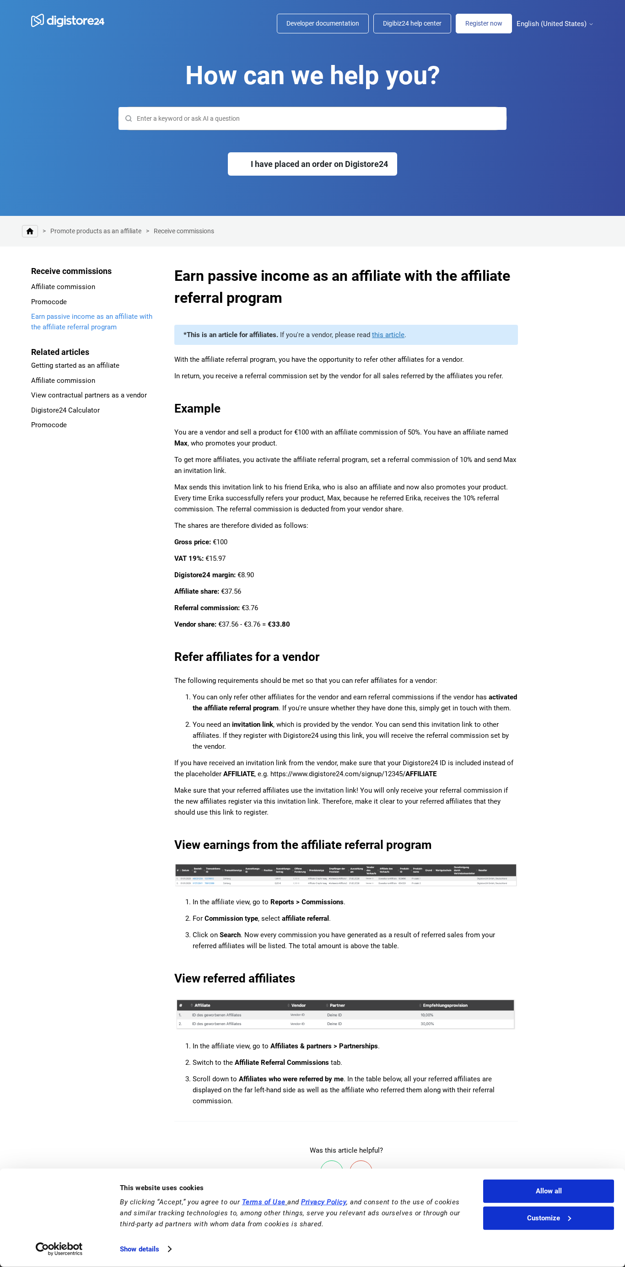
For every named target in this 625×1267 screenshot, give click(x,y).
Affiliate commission (63, 287)
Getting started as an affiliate (75, 365)
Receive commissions (184, 231)
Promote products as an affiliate (95, 231)
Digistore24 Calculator (65, 410)
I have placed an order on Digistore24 (319, 164)
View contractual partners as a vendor (89, 395)
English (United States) (552, 24)
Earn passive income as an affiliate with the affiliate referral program (91, 321)
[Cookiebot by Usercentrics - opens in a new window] (59, 1249)
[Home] (72, 20)
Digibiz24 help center (412, 23)
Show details (139, 1249)
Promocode (49, 302)
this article (388, 335)
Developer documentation (322, 23)
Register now (483, 23)
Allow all (549, 1191)
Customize (543, 1218)
